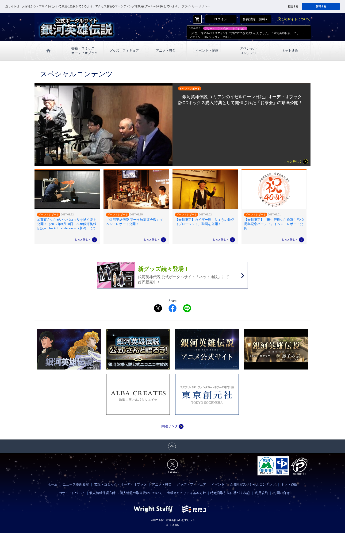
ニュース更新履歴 (76, 484)
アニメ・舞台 (166, 50)
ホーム (53, 484)
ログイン (220, 19)
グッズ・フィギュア (124, 50)
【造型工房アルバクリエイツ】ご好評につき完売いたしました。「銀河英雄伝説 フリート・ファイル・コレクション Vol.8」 (248, 35)
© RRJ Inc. (172, 524)
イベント (218, 484)
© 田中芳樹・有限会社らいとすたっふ (173, 520)
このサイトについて (293, 19)
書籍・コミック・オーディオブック (120, 484)
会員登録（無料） (255, 19)
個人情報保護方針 (102, 493)
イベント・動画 (207, 50)
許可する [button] (321, 6)
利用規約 (261, 493)
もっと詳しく (296, 161)
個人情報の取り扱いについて (141, 493)
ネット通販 (290, 50)
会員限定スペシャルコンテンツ (253, 484)
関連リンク (172, 426)
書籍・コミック (83, 50)
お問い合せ (281, 493)
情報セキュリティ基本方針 (186, 493)
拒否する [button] (293, 6)
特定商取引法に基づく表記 (230, 493)
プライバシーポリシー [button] (196, 6)
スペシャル (248, 50)
